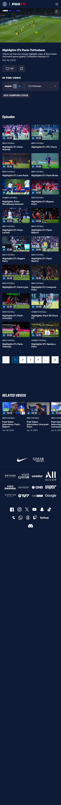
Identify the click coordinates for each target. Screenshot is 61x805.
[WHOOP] (23, 487)
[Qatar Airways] (38, 460)
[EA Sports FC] (23, 495)
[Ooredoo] (37, 476)
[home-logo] (4, 4)
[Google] (50, 495)
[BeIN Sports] (37, 495)
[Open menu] (57, 4)
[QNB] (37, 487)
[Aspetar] (10, 495)
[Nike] (22, 460)
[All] (50, 476)
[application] (30, 25)
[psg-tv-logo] (17, 4)
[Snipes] (50, 487)
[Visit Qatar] (23, 476)
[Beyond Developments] (10, 476)
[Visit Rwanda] (10, 487)
